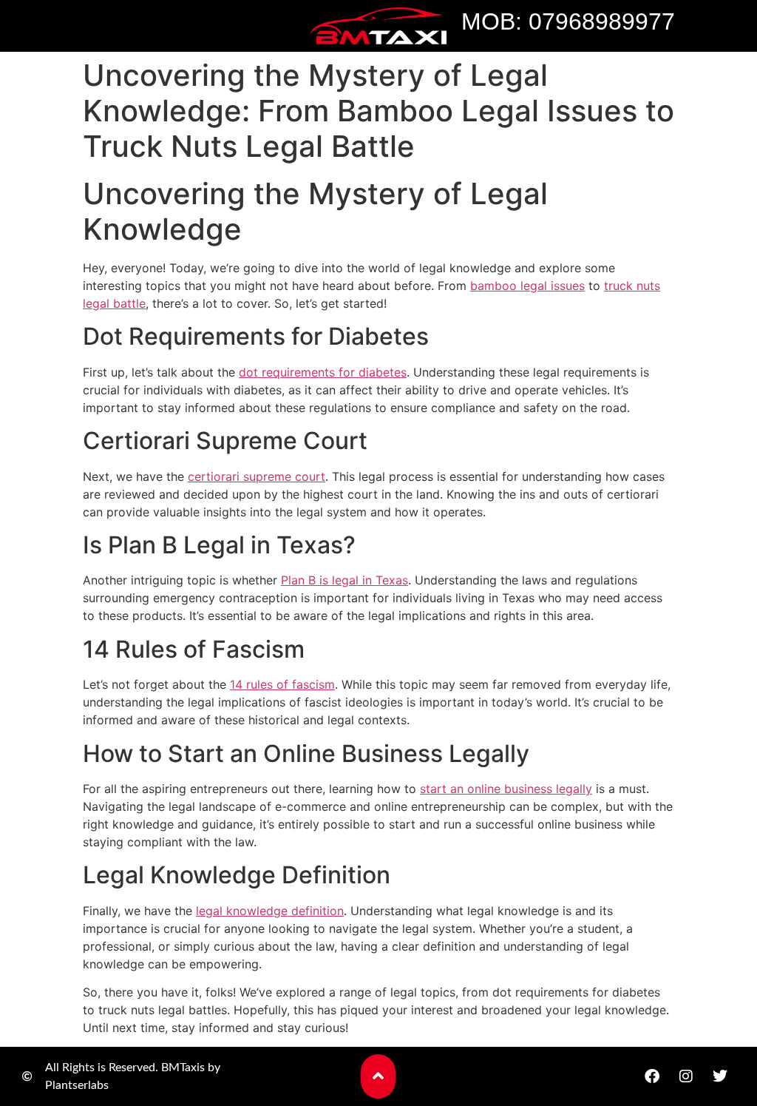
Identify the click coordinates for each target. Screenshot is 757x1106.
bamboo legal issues (527, 285)
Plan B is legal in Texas (344, 580)
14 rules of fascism (282, 684)
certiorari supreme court (256, 476)
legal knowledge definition (270, 910)
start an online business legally (506, 788)
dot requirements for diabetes (323, 372)
